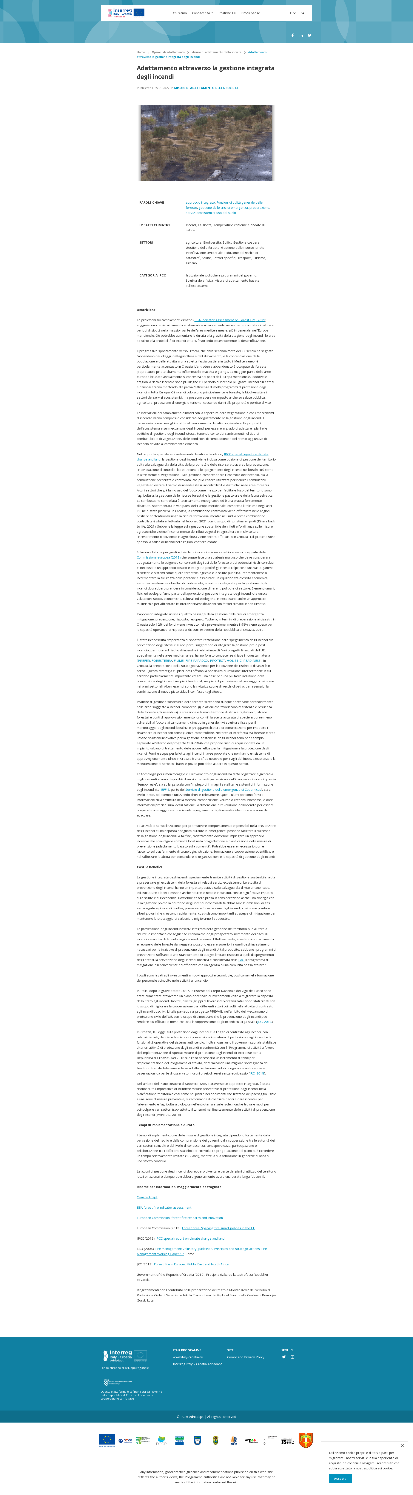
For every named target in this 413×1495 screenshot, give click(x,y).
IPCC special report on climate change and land (190, 1238)
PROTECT (217, 660)
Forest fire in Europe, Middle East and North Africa (191, 1264)
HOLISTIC (234, 660)
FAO (241, 960)
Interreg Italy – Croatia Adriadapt (197, 1364)
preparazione (259, 207)
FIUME (179, 660)
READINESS (251, 660)
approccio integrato (200, 202)
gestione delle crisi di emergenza (223, 207)
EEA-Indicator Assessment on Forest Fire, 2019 (229, 320)
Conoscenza (201, 13)
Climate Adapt (147, 1197)
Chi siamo (180, 13)
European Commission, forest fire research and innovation (180, 1218)
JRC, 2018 (264, 1021)
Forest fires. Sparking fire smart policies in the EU (218, 1228)
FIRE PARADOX (196, 660)
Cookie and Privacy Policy (245, 1357)
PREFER (144, 660)
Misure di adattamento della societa (206, 88)
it (291, 13)
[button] (303, 13)
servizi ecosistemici (200, 212)
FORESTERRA (162, 660)
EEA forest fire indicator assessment (164, 1207)
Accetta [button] (340, 1478)
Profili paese (250, 13)
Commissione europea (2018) (159, 557)
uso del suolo (226, 212)
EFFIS (165, 789)
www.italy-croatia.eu (188, 1357)
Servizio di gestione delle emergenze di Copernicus (223, 789)
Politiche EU (227, 13)
